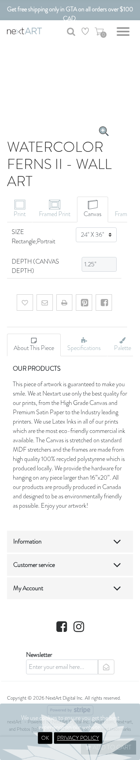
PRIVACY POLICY (78, 738)
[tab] (19, 209)
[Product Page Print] (64, 302)
